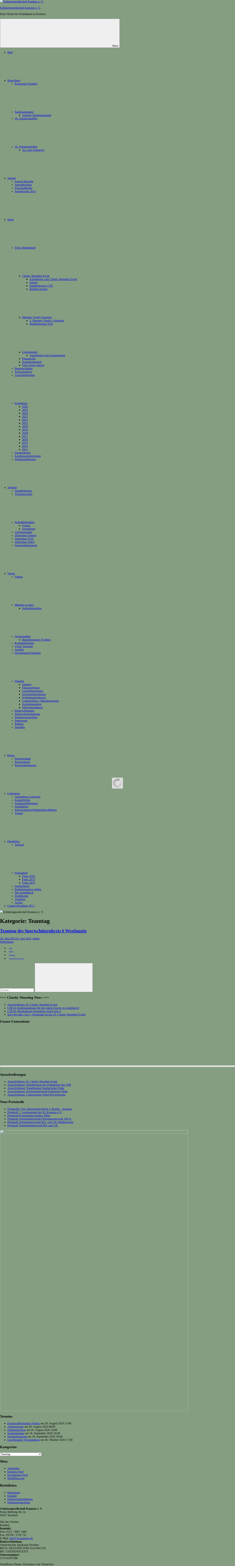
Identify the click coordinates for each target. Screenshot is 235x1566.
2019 (25, 429)
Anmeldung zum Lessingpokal (47, 355)
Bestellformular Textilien (36, 639)
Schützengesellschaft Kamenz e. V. (20, 7)
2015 (25, 442)
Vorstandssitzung (17, 1436)
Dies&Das (13, 841)
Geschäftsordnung (32, 691)
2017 (25, 436)
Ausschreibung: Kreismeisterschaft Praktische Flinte (37, 1091)
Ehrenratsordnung (32, 707)
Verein (11, 573)
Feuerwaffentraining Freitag (23, 1423)
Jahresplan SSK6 (25, 542)
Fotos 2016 (28, 876)
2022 (25, 419)
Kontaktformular (24, 643)
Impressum (21, 720)
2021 (25, 423)
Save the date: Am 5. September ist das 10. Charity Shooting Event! (46, 1014)
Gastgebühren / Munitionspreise (40, 700)
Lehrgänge (13, 793)
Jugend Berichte (24, 181)
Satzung (26, 684)
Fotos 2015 (28, 879)
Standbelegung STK (41, 323)
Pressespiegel (22, 762)
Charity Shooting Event (35, 275)
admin (35, 938)
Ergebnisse (21, 403)
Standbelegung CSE (41, 285)
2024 (25, 413)
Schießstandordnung (34, 697)
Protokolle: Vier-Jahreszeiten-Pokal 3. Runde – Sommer (39, 1108)
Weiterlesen (6, 941)
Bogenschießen (23, 368)
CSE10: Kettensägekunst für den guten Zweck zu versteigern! (43, 1007)
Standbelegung (23, 490)
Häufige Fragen (38, 289)
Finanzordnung (31, 687)
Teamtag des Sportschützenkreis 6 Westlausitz (43, 930)
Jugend (11, 178)
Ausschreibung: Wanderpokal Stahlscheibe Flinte (35, 1088)
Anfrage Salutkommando (36, 115)
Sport (10, 219)
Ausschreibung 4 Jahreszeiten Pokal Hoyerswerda (36, 1094)
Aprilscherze (22, 886)
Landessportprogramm (28, 456)
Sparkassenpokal (31, 361)
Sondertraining (15, 1433)
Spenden (20, 727)
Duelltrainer (21, 895)
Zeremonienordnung (34, 694)
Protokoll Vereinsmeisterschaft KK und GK (32, 1125)
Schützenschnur (16, 1429)
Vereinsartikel (22, 636)
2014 (25, 446)
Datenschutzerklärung (27, 714)
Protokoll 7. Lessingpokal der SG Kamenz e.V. (34, 1112)
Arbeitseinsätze (23, 532)
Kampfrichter (22, 800)
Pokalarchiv (29, 358)
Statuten (19, 681)
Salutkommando (24, 111)
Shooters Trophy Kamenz (37, 317)
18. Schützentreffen (26, 118)
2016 (25, 439)
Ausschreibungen (25, 375)
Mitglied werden (24, 604)
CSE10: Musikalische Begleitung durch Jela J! (34, 1011)
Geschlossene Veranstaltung (23, 1439)
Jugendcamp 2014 (25, 191)
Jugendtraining (23, 184)
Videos (19, 576)
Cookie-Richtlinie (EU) (21, 905)
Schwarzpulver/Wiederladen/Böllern (36, 809)
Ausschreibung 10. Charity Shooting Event (32, 1004)
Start (10, 52)
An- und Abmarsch (33, 150)
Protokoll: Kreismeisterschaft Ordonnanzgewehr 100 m (39, 1118)
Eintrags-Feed (15, 1471)
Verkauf (19, 844)
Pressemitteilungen (25, 765)
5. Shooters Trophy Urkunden (46, 320)
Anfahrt (19, 649)
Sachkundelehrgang (26, 803)
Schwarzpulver (23, 371)
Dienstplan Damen (25, 535)
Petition (19, 723)
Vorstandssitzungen (26, 545)
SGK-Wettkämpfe (25, 247)
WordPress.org (15, 1478)
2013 (25, 449)
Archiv (19, 902)
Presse (11, 755)
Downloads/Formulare (28, 652)
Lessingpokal (29, 352)
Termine (12, 487)
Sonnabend (28, 528)
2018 (25, 432)
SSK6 (11, 952)
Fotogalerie (21, 872)
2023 (25, 416)
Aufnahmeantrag (31, 608)
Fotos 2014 (28, 882)
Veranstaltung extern (16, 959)
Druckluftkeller (23, 188)
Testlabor (20, 899)
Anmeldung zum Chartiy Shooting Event (53, 279)
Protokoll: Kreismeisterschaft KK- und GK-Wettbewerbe (40, 1122)
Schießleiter (21, 806)
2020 (25, 426)
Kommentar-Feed (17, 1475)
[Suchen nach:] (17, 990)
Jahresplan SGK (24, 538)
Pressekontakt (23, 758)
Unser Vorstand (24, 646)
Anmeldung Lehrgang (27, 796)
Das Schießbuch (24, 892)
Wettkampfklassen (25, 459)
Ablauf (33, 282)
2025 (25, 409)
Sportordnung (23, 452)
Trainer (19, 813)
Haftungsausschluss (26, 717)
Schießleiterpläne (25, 522)
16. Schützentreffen (26, 146)
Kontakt (12, 1495)
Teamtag (12, 955)
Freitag (26, 525)
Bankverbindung (24, 710)
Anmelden (13, 1468)
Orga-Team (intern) (33, 365)
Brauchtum (13, 80)
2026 (25, 406)
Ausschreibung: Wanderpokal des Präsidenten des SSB (39, 1084)
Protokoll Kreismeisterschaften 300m (28, 1115)
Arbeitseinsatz (15, 1426)
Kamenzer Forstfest (26, 83)
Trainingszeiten (23, 494)
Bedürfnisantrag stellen (28, 889)
